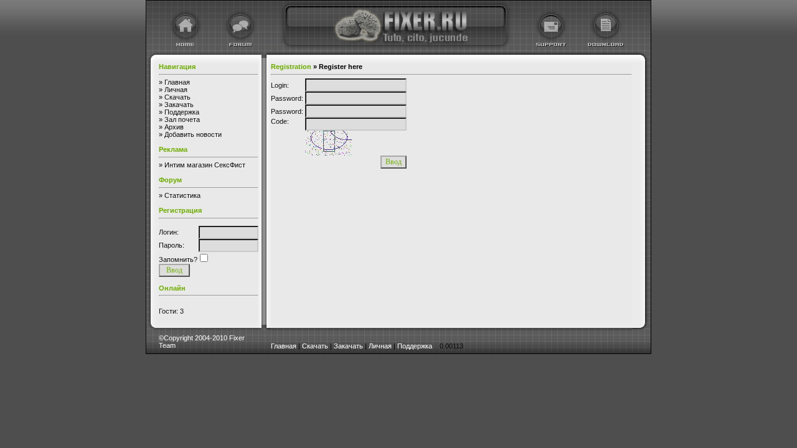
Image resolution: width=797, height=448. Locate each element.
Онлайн (172, 288)
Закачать (179, 104)
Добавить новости (193, 134)
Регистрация (180, 210)
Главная (177, 82)
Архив (174, 127)
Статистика (182, 195)
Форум (170, 180)
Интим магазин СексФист (204, 165)
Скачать (177, 97)
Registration (291, 66)
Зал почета (182, 119)
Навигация (177, 66)
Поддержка (181, 112)
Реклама (173, 149)
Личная (175, 89)
